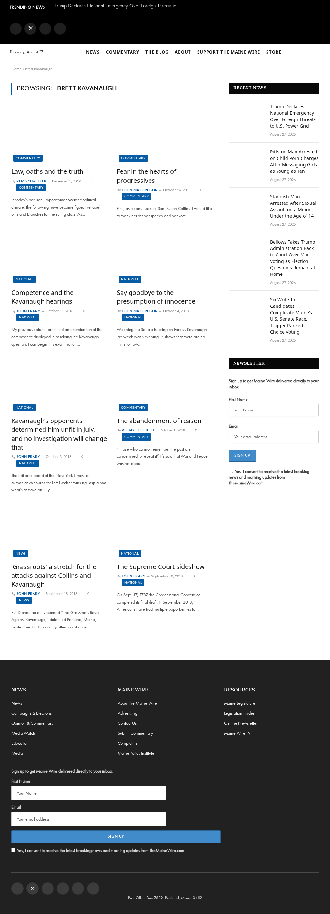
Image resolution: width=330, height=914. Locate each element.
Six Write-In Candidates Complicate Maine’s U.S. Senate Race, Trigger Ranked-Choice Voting (291, 315)
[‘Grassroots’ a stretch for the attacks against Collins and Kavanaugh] (59, 530)
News (93, 52)
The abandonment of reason (159, 420)
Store (273, 52)
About (183, 52)
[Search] (317, 52)
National (24, 279)
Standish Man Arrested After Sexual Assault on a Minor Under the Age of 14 (293, 206)
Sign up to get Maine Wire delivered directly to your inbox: (274, 383)
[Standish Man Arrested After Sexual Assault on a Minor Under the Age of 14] (246, 205)
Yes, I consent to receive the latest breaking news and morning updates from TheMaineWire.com (269, 477)
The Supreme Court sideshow (161, 566)
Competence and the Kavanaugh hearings (42, 297)
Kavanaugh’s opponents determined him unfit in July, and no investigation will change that (59, 434)
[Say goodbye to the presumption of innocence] (164, 256)
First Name (238, 399)
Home (16, 69)
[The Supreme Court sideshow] (164, 530)
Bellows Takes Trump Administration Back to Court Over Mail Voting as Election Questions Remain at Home (292, 258)
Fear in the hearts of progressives (146, 175)
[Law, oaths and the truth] (59, 135)
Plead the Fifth (138, 430)
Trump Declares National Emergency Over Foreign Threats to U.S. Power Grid (119, 6)
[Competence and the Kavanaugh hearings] (59, 256)
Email (233, 426)
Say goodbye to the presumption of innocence (156, 297)
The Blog (156, 52)
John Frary (28, 311)
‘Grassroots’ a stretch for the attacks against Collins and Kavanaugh (53, 575)
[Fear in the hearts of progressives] (164, 135)
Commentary (122, 52)
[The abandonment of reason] (164, 384)
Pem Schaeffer (31, 181)
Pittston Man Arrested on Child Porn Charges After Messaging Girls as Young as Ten (294, 161)
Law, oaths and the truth (47, 171)
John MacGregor (140, 190)
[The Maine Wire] (188, 28)
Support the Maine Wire (228, 52)
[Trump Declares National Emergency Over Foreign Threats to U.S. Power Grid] (246, 115)
